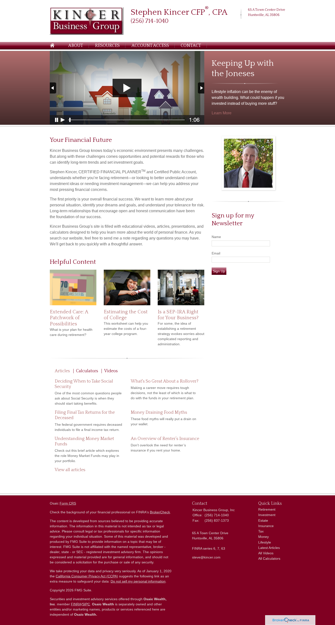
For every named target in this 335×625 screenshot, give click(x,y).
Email (216, 253)
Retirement (266, 509)
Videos (111, 371)
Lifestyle (264, 542)
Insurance (266, 526)
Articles (62, 371)
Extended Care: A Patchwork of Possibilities (69, 318)
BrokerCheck (160, 512)
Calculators (87, 371)
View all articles (70, 469)
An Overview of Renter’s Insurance (165, 438)
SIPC (86, 604)
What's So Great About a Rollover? (164, 381)
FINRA (76, 604)
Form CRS (68, 503)
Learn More (222, 113)
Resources (107, 45)
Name (216, 237)
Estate (263, 520)
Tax (261, 531)
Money (263, 537)
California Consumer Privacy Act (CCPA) (87, 576)
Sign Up (219, 271)
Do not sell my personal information (138, 581)
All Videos (265, 553)
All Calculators (269, 558)
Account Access (150, 45)
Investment (266, 515)
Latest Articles (269, 548)
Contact (191, 45)
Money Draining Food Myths (159, 412)
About (75, 45)
